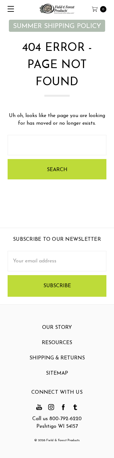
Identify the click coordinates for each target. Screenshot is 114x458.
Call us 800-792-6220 (57, 418)
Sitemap (57, 373)
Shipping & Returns (57, 358)
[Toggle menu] (8, 8)
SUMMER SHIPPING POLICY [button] (57, 26)
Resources (57, 342)
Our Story (57, 327)
